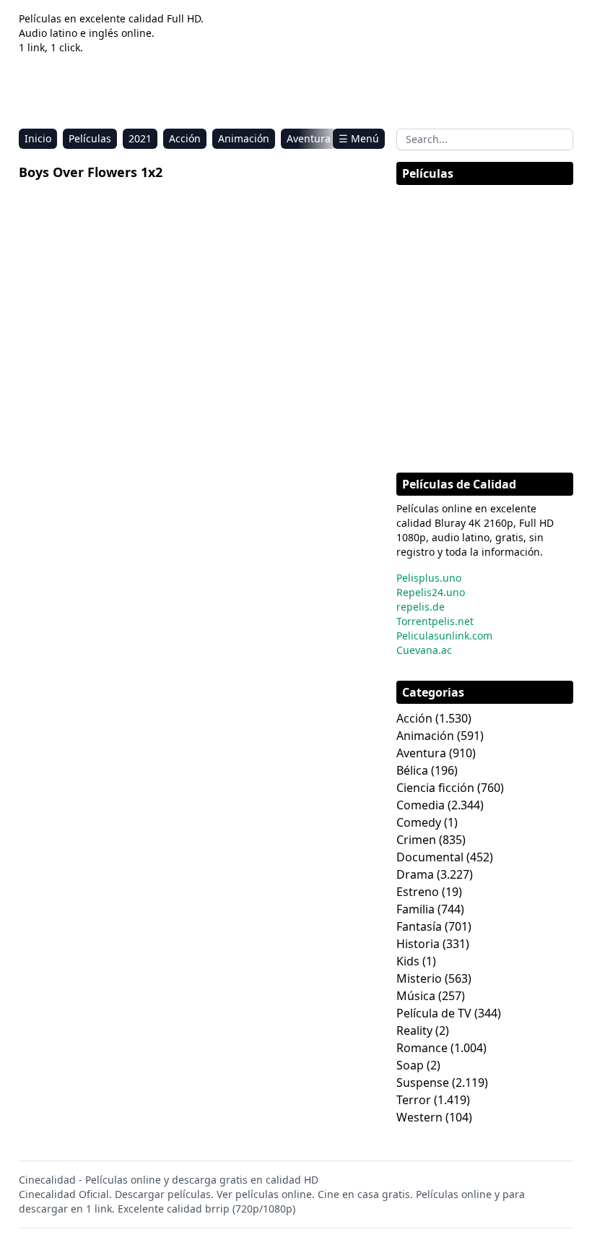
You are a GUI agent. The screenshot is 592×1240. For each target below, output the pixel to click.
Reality (414, 1030)
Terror (413, 1100)
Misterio (419, 978)
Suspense (422, 1082)
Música (415, 996)
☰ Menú (359, 138)
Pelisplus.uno (428, 578)
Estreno (417, 892)
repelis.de (420, 606)
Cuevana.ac (424, 650)
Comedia (420, 805)
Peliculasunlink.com (444, 635)
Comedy (418, 822)
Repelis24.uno (430, 592)
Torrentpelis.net (435, 621)
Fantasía (419, 926)
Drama (415, 874)
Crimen (416, 840)
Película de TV (433, 1013)
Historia (418, 944)
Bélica (412, 770)
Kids (407, 961)
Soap (410, 1065)
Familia (415, 909)
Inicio (38, 138)
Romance (422, 1048)
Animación (243, 138)
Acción (185, 138)
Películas (90, 138)
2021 (140, 138)
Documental (429, 857)
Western (419, 1117)
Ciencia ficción (435, 788)
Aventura (309, 138)
